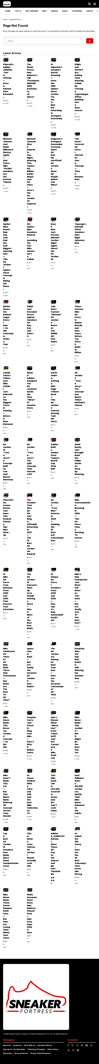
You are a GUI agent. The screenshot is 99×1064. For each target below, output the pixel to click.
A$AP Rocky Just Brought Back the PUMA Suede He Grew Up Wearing (79, 459)
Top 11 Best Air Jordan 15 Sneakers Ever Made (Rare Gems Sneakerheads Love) (10, 849)
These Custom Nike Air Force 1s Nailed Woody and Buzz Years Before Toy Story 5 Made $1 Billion (79, 329)
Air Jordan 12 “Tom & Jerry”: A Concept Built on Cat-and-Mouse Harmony (8, 462)
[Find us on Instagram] (77, 1045)
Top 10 (18, 11)
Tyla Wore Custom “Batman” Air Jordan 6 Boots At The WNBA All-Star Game (56, 324)
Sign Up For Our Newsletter (14, 1049)
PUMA (79, 59)
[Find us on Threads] (73, 1050)
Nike (44, 11)
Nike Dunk (55, 711)
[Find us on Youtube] (86, 1045)
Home (7, 11)
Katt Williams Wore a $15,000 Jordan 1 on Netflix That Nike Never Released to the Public (79, 794)
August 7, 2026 (6, 189)
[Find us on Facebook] (68, 1045)
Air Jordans (32, 11)
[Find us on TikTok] (69, 1050)
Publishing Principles (36, 1049)
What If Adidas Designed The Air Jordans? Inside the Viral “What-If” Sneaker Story (32, 390)
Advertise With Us (45, 1045)
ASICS (65, 11)
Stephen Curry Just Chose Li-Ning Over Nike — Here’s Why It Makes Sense (31, 735)
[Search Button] (89, 3)
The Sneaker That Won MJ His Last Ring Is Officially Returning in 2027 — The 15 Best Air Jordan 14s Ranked (32, 527)
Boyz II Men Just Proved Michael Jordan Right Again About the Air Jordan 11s (55, 242)
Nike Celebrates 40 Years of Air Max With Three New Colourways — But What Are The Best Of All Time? (9, 674)
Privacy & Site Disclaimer (40, 1053)
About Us (6, 1045)
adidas (54, 11)
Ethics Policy (53, 1049)
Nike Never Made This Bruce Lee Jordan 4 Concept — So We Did (7, 732)
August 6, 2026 (53, 192)
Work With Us (29, 1045)
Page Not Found (15, 19)
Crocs (89, 11)
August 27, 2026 (6, 102)
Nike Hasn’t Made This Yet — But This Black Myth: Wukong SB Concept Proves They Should (7, 795)
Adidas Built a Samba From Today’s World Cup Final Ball (55, 456)
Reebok (8, 301)
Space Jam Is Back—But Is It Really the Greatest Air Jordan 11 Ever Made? (31, 667)
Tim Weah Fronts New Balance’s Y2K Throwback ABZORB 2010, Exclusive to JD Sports (33, 80)
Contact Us (17, 1045)
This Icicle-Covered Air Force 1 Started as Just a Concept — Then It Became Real (79, 159)
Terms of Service (21, 1053)
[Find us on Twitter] (72, 1045)
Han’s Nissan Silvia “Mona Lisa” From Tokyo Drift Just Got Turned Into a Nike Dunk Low (55, 737)
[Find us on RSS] (91, 1045)
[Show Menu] (94, 4)
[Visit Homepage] (7, 3)
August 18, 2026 (29, 104)
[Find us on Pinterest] (82, 1045)
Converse (77, 11)
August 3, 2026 (77, 187)
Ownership (7, 1053)
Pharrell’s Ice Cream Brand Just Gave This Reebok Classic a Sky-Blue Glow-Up (8, 517)
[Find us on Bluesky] (78, 1050)
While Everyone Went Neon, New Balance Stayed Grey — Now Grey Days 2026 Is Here (32, 913)
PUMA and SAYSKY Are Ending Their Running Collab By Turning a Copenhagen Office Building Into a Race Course (81, 87)
